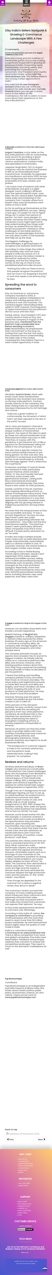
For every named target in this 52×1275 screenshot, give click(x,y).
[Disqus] (26, 1031)
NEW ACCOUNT (22, 1201)
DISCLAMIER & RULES (24, 1204)
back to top (11, 1129)
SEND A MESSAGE (26, 1226)
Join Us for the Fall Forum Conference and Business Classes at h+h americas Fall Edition (25, 1248)
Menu (26, 3)
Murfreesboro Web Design (22, 1263)
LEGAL (20, 1215)
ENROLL (3, 4)
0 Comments (12, 49)
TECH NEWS (25, 1238)
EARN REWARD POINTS (26, 1164)
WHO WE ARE (23, 1159)
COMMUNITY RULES (24, 1206)
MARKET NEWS (23, 1186)
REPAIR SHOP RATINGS (26, 1166)
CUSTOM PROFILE (24, 1168)
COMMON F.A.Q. (23, 1208)
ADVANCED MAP (24, 1161)
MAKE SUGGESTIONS (24, 1210)
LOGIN (49, 4)
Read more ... (25, 1252)
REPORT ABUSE (22, 1213)
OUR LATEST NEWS (24, 1183)
